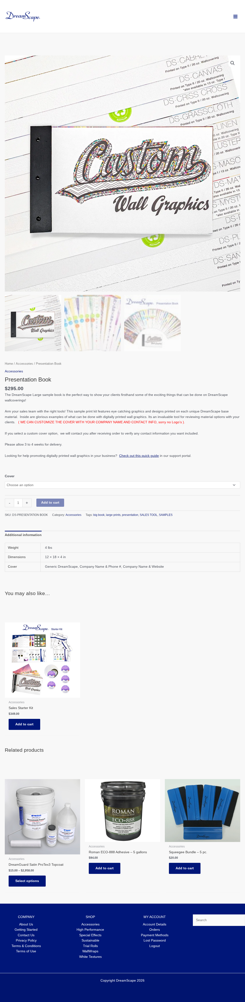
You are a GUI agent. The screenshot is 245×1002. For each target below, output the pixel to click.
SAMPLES (166, 515)
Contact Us (26, 935)
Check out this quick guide (139, 456)
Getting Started (26, 929)
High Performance (90, 929)
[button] (232, 63)
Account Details (154, 924)
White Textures (90, 957)
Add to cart (50, 502)
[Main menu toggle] (235, 16)
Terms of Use (26, 951)
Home (9, 363)
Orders (154, 929)
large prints (113, 515)
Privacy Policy (26, 940)
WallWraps (90, 951)
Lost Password (155, 940)
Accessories (24, 363)
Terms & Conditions (26, 946)
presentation (130, 515)
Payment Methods (154, 935)
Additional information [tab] (23, 535)
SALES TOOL (148, 515)
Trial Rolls (90, 946)
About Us (26, 924)
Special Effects (90, 935)
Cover (9, 476)
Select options (27, 881)
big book (99, 515)
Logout (154, 946)
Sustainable (90, 940)
